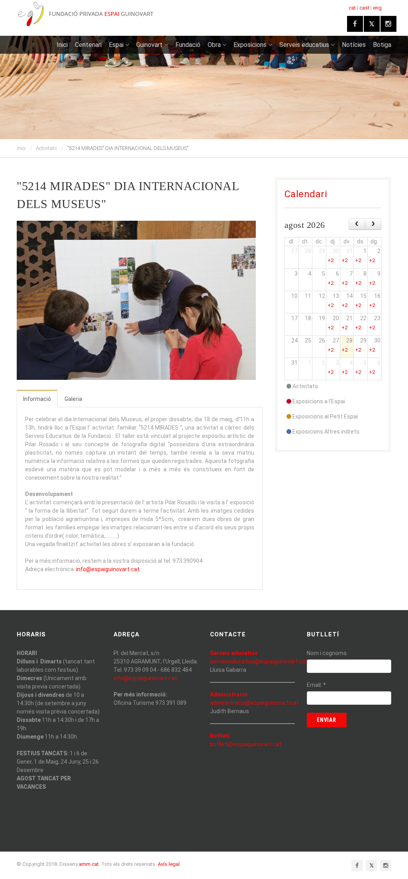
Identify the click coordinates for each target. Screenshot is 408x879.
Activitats (46, 148)
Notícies (354, 45)
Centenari (88, 45)
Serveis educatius (304, 45)
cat (352, 8)
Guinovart (149, 45)
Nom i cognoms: (327, 653)
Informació (37, 399)
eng (377, 8)
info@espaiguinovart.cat (107, 569)
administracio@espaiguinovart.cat (254, 703)
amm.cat (89, 864)
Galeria (73, 399)
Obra (214, 45)
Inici (62, 45)
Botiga (382, 45)
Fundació (187, 45)
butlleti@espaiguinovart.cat (245, 744)
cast (364, 8)
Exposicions (250, 45)
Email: (316, 685)
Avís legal (169, 864)
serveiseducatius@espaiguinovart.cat (259, 661)
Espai (116, 45)
